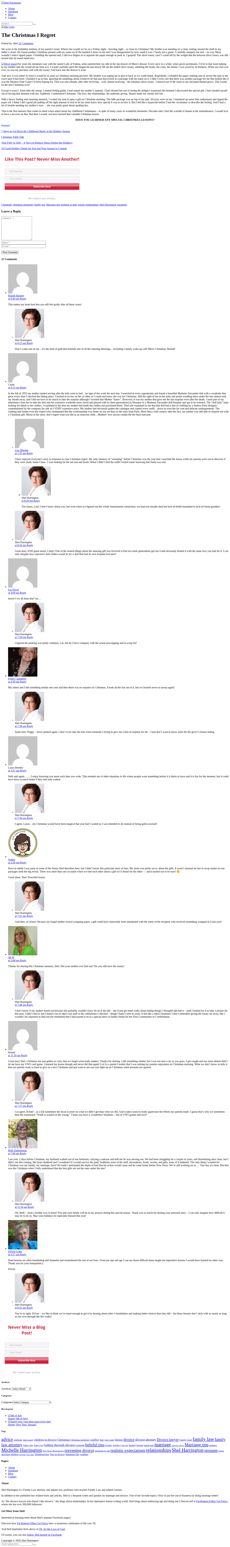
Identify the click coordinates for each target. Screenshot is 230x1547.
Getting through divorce (59, 1445)
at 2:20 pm (14, 862)
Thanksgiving (42, 1454)
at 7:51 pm (21, 916)
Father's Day (28, 1445)
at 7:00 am (14, 1153)
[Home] (7, 26)
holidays (117, 1445)
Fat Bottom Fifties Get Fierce (32, 1523)
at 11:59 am (14, 1055)
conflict (94, 1439)
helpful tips (95, 1444)
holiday (108, 1445)
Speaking (13, 11)
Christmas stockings (79, 1440)
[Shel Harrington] (11, 2)
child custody (28, 1440)
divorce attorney (145, 1439)
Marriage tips (53, 204)
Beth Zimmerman (17, 1150)
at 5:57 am (14, 1254)
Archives (6, 1388)
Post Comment (10, 252)
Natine (11, 859)
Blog (10, 14)
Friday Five (38, 1445)
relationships (92, 204)
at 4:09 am (14, 592)
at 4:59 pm (14, 681)
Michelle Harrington (21, 1450)
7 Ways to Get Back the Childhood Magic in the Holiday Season (35, 131)
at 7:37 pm (21, 1106)
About (11, 8)
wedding (84, 1454)
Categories (7, 1402)
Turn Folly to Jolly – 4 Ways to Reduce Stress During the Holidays (36, 142)
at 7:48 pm (21, 1004)
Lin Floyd (13, 589)
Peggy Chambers (17, 678)
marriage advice (178, 1445)
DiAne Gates (15, 1251)
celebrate (18, 1440)
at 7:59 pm (21, 637)
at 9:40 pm (14, 298)
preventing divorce (79, 1450)
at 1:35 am (21, 453)
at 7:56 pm (21, 818)
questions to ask (102, 1451)
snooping (122, 204)
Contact (12, 17)
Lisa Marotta (21, 450)
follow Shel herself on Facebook (44, 1534)
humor (132, 1445)
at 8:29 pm (28, 500)
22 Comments (26, 43)
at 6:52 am (21, 1307)
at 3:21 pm (14, 770)
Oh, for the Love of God (52, 1529)
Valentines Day (72, 1454)
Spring (221, 1451)
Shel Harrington (107, 204)
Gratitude (80, 1445)
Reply (23, 298)
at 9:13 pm (14, 387)
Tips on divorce (57, 1454)
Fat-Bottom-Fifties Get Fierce (211, 1501)
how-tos (125, 1445)
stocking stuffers (10, 1454)
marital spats (149, 1445)
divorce (129, 1440)
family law (39, 204)
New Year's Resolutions (53, 1451)
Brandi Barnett (16, 295)
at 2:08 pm (14, 960)
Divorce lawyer (168, 1440)
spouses (211, 1450)
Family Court (185, 1440)
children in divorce (45, 1439)
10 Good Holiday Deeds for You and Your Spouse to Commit (34, 148)
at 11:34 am (21, 1207)
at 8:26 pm (21, 545)
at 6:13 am (21, 343)
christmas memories (23, 204)
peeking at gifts (69, 204)
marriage (162, 1444)
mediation (213, 1445)
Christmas (6, 204)
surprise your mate (26, 1455)
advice (7, 1439)
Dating (119, 1439)
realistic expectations (127, 1450)
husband (139, 1445)
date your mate (107, 1440)
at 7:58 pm (21, 726)
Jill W (11, 957)
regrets (81, 204)
